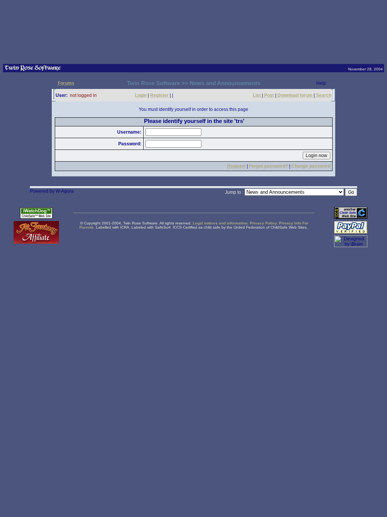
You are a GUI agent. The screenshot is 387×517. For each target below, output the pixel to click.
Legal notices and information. (221, 223)
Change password (310, 166)
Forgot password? (268, 166)
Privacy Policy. (264, 223)
